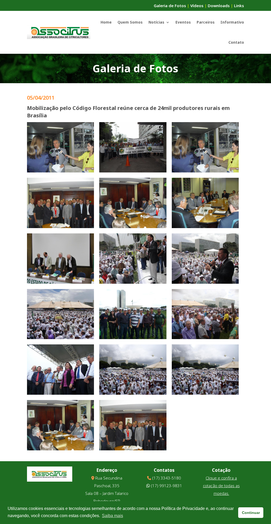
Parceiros (206, 22)
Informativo (232, 22)
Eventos (183, 22)
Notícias (156, 22)
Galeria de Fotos (170, 5)
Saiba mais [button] (112, 515)
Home (106, 22)
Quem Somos (130, 22)
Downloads (219, 5)
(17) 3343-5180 (166, 478)
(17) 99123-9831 (166, 485)
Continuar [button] (251, 512)
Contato (236, 42)
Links (239, 5)
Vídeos (197, 5)
